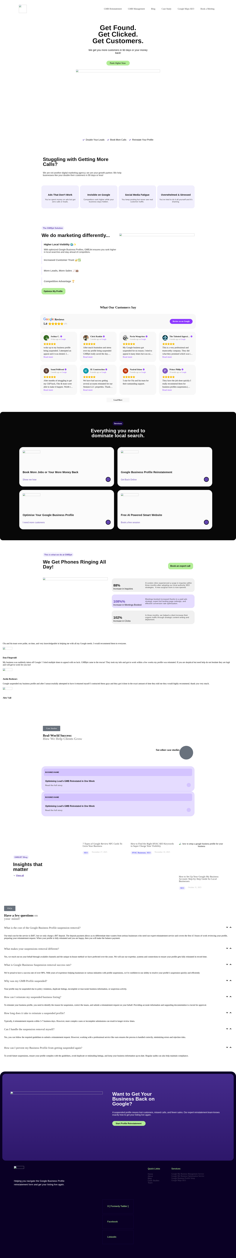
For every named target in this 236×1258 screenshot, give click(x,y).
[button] (53, 228)
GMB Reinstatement (113, 9)
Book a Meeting (207, 9)
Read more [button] (48, 357)
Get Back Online (129, 479)
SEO (86, 853)
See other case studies (167, 749)
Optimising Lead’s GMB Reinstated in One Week (70, 781)
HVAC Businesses (139, 853)
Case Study (166, 9)
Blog (153, 9)
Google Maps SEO (186, 9)
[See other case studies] (186, 752)
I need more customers (34, 522)
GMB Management (136, 9)
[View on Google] (46, 338)
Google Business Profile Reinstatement (146, 472)
